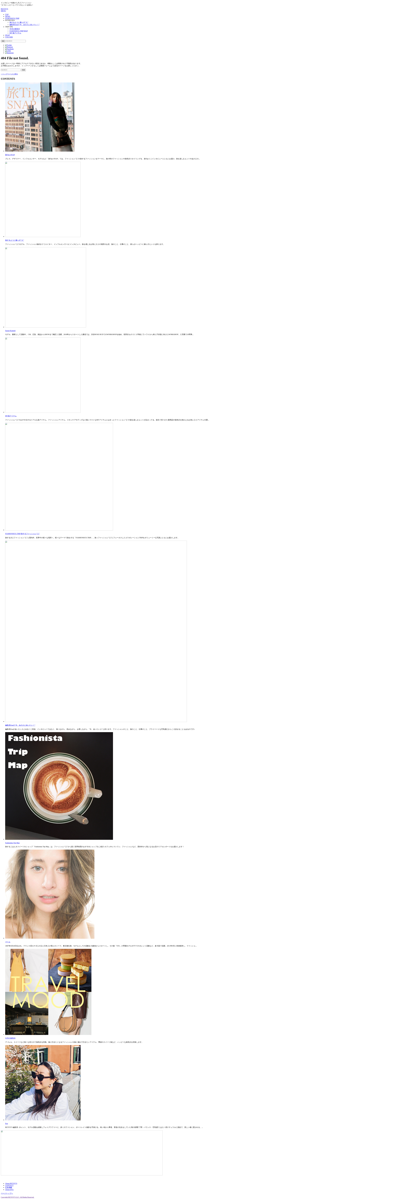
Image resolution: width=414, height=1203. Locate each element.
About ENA (9, 1190)
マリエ (7, 942)
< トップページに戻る (9, 74)
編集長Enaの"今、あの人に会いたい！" (20, 725)
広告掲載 (8, 1187)
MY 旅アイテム (15, 33)
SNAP (7, 35)
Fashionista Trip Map (12, 843)
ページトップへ (7, 1193)
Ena (6, 1123)
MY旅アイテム (11, 416)
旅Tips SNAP (10, 155)
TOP (7, 14)
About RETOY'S (11, 1183)
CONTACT (9, 1185)
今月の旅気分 (14, 29)
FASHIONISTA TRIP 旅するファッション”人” (22, 534)
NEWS (7, 16)
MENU (3, 11)
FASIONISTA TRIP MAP (18, 31)
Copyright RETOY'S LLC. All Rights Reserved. (17, 1197)
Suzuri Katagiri (10, 331)
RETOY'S (4, 9)
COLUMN (9, 37)
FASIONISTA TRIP (12, 18)
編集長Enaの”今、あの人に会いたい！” (24, 25)
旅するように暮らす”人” (18, 22)
